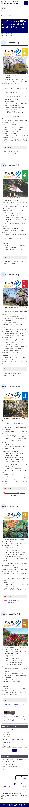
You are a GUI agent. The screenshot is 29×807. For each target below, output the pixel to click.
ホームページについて (8, 783)
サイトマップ (14, 789)
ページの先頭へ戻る (21, 778)
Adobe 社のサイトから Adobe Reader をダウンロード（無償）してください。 (14, 720)
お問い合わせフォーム (8, 769)
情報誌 (8, 10)
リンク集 (24, 786)
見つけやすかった (8, 742)
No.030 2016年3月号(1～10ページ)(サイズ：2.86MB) (14, 153)
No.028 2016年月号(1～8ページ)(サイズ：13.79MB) (14, 374)
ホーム (2, 10)
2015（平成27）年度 (6, 15)
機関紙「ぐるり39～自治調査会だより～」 (11, 13)
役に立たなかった (8, 736)
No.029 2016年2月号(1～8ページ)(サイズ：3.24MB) (15, 262)
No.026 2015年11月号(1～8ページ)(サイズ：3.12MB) (14, 601)
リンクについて (16, 786)
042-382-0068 (8, 798)
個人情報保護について (20, 783)
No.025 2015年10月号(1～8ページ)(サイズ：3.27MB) (14, 705)
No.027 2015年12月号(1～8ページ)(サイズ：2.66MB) (14, 494)
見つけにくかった (8, 746)
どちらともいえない (9, 734)
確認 (14, 750)
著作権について (7, 786)
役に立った (6, 732)
